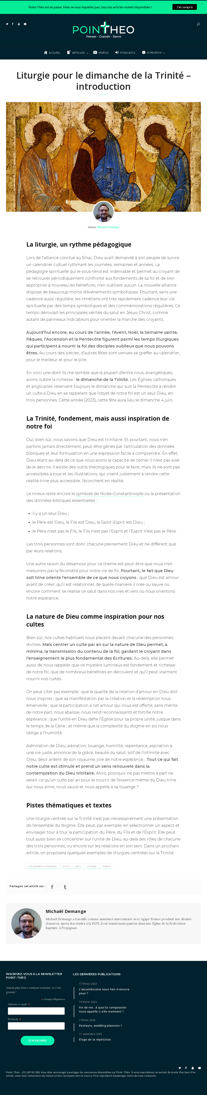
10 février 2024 (88, 1002)
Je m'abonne (37, 1040)
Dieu (78, 866)
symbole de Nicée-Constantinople (110, 493)
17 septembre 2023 (90, 1034)
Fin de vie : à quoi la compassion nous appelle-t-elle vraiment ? (102, 1009)
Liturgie (92, 866)
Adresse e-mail (19, 1004)
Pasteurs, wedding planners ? (100, 1025)
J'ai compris (184, 7)
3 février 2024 (87, 1020)
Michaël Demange (108, 227)
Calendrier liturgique (43, 866)
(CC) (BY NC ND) (31, 1072)
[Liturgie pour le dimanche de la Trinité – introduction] (103, 157)
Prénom (14, 1019)
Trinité (106, 866)
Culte (66, 866)
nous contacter (147, 1075)
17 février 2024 (88, 984)
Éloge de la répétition (95, 1039)
